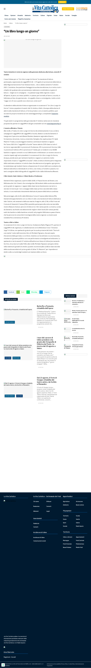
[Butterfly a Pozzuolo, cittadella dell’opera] (18, 316)
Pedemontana (80, 544)
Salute (78, 522)
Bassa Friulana (67, 547)
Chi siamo (36, 501)
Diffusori (48, 501)
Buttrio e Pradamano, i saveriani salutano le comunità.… (78, 302)
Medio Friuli (79, 547)
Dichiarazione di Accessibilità (54, 664)
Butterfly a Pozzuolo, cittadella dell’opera (45, 307)
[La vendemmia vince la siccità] (67, 330)
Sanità (78, 519)
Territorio (65, 516)
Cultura (7, 26)
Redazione (36, 506)
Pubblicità (36, 523)
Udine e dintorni (67, 537)
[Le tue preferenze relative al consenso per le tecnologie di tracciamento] (3, 665)
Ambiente (66, 505)
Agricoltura (66, 501)
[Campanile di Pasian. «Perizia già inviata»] (67, 346)
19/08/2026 (40, 367)
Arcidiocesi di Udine (39, 537)
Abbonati (62, 2)
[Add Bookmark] (60, 36)
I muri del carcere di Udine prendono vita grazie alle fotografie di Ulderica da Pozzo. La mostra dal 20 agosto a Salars (46, 343)
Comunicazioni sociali (39, 541)
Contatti (48, 506)
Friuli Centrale (80, 540)
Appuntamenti (9, 322)
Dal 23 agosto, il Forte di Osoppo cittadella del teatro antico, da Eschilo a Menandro (47, 381)
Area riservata (68, 9)
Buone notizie (80, 505)
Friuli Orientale (67, 544)
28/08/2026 (40, 327)
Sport (64, 522)
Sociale (65, 526)
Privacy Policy (64, 664)
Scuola (78, 516)
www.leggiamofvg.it (54, 124)
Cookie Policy (72, 664)
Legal (48, 511)
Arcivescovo (79, 501)
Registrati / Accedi (10, 657)
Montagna (16, 358)
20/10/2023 (7, 36)
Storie (64, 519)
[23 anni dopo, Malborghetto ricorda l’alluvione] (67, 320)
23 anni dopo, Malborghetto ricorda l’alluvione (78, 320)
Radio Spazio (79, 526)
